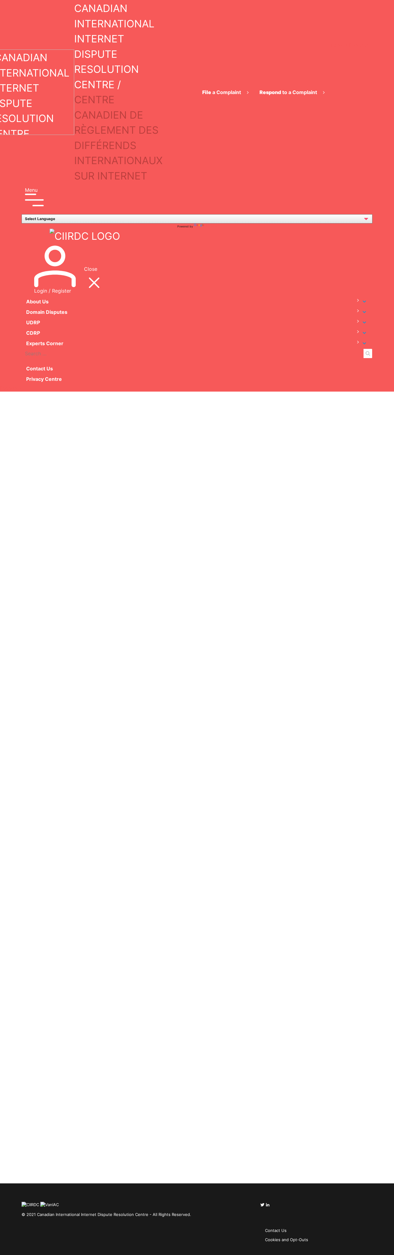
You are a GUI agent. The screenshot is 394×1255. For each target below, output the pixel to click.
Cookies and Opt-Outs (286, 1239)
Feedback (11, 388)
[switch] (355, 300)
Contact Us (39, 368)
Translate (211, 226)
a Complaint (222, 92)
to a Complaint (288, 92)
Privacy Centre (44, 379)
